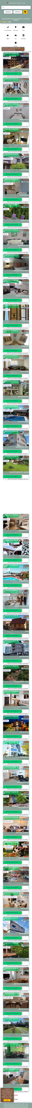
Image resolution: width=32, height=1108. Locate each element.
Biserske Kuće (8, 821)
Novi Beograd (7, 83)
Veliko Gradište (8, 410)
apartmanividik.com (16, 3)
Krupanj (6, 460)
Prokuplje (6, 947)
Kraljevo (6, 284)
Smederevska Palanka (10, 897)
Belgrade (6, 108)
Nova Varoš (7, 385)
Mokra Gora (7, 620)
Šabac (5, 435)
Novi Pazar (7, 58)
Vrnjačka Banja (8, 158)
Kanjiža (6, 720)
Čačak (5, 234)
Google (7, 1091)
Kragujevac (7, 746)
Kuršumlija (6, 670)
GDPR (11, 1097)
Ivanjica (6, 796)
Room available (12, 73)
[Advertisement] (16, 498)
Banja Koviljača (8, 183)
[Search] (25, 12)
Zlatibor (6, 209)
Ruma (5, 871)
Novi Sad (6, 133)
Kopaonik (6, 309)
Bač (5, 1048)
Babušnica (6, 1023)
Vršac (5, 771)
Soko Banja (7, 360)
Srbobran (6, 335)
